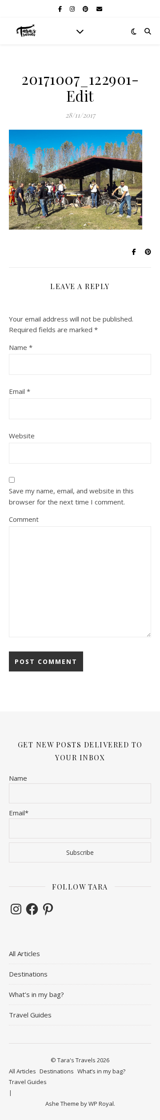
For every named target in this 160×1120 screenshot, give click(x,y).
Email (19, 391)
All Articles (24, 953)
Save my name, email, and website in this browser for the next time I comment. (71, 496)
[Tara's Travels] (26, 31)
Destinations (28, 973)
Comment (24, 519)
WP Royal (101, 1104)
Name (20, 347)
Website (22, 435)
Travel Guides (30, 1014)
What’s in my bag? (36, 994)
